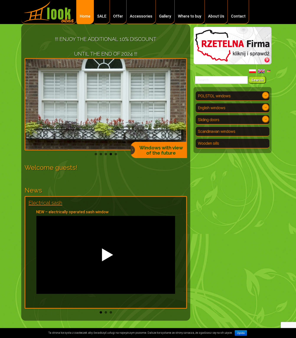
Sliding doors (208, 119)
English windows (211, 107)
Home (85, 16)
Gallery (165, 16)
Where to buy (189, 16)
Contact (238, 16)
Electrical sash (45, 203)
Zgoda (241, 333)
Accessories (141, 16)
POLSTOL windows (214, 96)
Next (192, 104)
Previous (19, 104)
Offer (118, 16)
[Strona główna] (48, 12)
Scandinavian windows (216, 131)
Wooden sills (208, 143)
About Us (216, 16)
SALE (101, 16)
